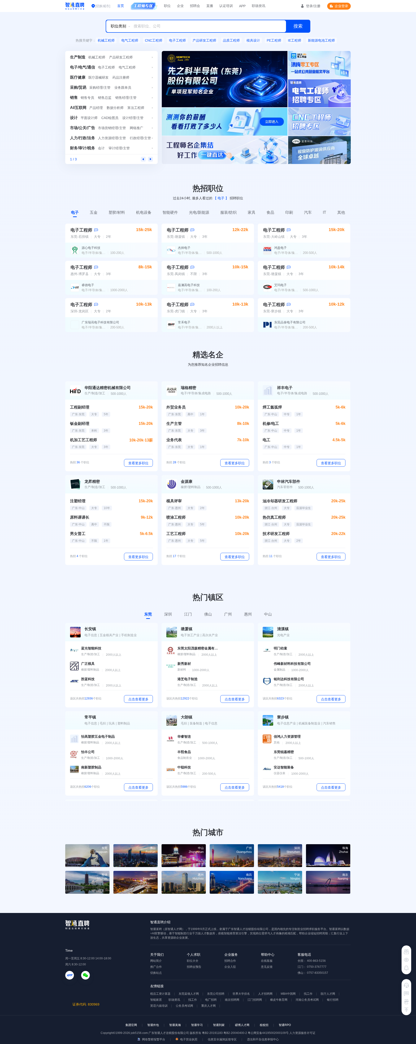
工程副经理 (79, 407)
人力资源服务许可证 (302, 1033)
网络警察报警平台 (153, 1039)
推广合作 (156, 967)
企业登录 (341, 6)
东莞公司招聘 (215, 993)
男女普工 (77, 534)
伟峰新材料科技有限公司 (292, 664)
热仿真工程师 (274, 517)
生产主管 (174, 423)
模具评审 (174, 501)
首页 (120, 6)
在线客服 (267, 960)
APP (242, 6)
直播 (209, 6)
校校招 (264, 1025)
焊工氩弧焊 (272, 407)
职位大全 (192, 960)
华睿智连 (184, 736)
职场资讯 (258, 6)
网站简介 (156, 960)
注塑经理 (77, 501)
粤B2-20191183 (212, 1033)
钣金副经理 (79, 423)
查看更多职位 (138, 463)
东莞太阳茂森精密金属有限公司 (197, 648)
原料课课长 (79, 517)
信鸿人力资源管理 (287, 736)
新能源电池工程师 (321, 40)
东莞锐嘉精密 (284, 752)
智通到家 (219, 1025)
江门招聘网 (254, 999)
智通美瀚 (175, 1025)
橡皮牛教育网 (278, 999)
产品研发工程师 (204, 40)
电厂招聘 (211, 999)
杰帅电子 (184, 248)
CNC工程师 (153, 40)
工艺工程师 (176, 534)
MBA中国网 (288, 993)
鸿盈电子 (280, 248)
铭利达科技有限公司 (289, 679)
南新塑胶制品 (91, 767)
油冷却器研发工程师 (280, 501)
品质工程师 (231, 40)
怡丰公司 (88, 752)
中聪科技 (184, 767)
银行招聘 (332, 999)
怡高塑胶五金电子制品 (98, 736)
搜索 (298, 26)
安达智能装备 (284, 767)
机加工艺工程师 (83, 440)
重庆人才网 (208, 1005)
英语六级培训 (159, 1005)
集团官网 (131, 1025)
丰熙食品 (184, 752)
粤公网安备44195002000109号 (268, 1033)
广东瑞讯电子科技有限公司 (100, 322)
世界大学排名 (241, 993)
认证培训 (226, 6)
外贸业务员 (176, 407)
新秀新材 (184, 664)
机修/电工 (271, 423)
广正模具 (88, 664)
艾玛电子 (280, 285)
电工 (266, 440)
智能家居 (156, 999)
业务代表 (174, 440)
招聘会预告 (194, 967)
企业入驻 (230, 967)
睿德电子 (88, 285)
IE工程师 (294, 40)
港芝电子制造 (187, 679)
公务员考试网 (184, 1005)
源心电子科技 (91, 248)
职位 (167, 6)
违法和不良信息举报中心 (263, 1039)
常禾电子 (184, 322)
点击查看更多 (138, 699)
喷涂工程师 (176, 517)
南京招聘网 (232, 999)
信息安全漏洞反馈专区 (222, 1039)
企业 (180, 6)
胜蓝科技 (88, 679)
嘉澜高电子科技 (189, 285)
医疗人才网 (328, 993)
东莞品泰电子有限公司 (290, 322)
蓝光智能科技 (91, 648)
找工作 (308, 993)
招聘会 (195, 6)
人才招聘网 (265, 993)
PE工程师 (274, 40)
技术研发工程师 (276, 534)
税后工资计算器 (160, 993)
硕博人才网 (242, 1025)
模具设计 (253, 40)
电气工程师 (129, 40)
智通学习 (197, 1025)
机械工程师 (106, 40)
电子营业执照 (188, 1039)
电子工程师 (177, 40)
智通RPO (285, 1025)
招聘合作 (230, 960)
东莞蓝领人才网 (189, 993)
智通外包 (153, 1025)
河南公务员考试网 (307, 999)
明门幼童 (280, 648)
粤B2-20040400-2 (235, 1033)
